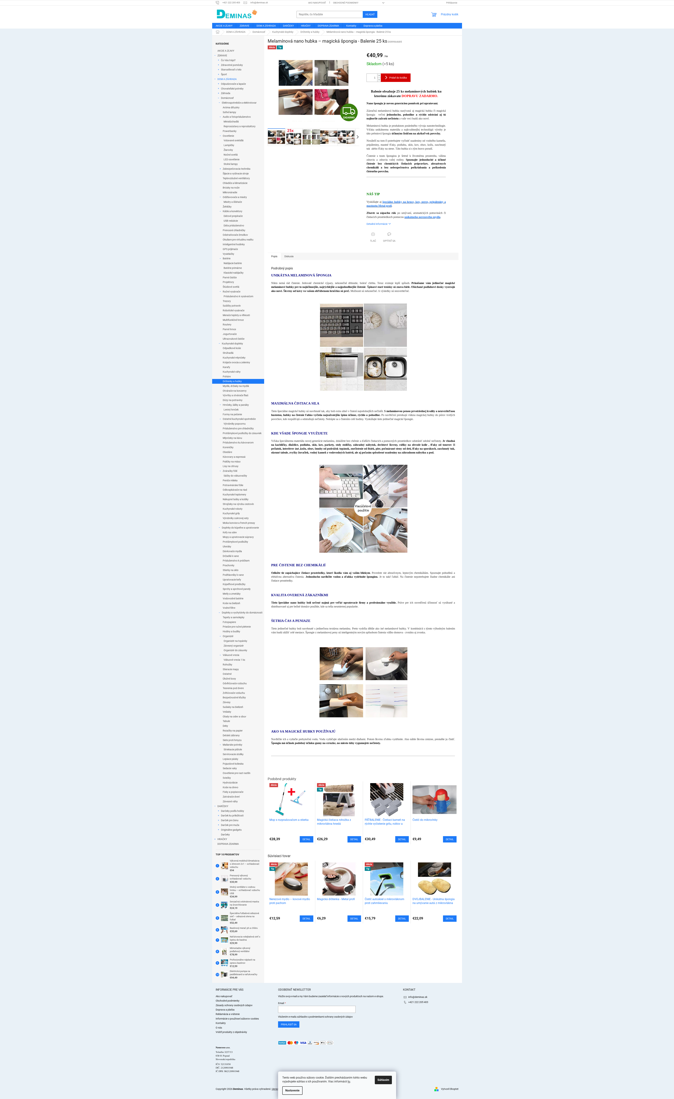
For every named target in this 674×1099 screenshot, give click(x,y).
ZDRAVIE (222, 55)
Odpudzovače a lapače (233, 83)
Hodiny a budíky (231, 631)
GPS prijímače (230, 249)
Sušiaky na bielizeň (233, 707)
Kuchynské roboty (232, 508)
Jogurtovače (230, 334)
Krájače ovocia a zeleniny (236, 362)
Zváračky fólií (230, 471)
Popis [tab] (274, 256)
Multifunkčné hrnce (233, 320)
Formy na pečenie (232, 414)
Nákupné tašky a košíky (235, 499)
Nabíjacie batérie (233, 263)
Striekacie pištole (233, 749)
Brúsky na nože (231, 187)
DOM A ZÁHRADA (227, 79)
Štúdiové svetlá (231, 286)
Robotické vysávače (233, 310)
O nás (219, 1027)
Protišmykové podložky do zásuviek (242, 433)
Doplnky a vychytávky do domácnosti (242, 612)
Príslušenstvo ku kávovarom (238, 442)
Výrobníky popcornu (235, 423)
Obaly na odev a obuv (234, 716)
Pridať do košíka (398, 77)
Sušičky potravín (232, 305)
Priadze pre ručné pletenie (237, 626)
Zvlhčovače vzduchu (234, 692)
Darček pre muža (230, 825)
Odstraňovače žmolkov (235, 234)
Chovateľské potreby (232, 88)
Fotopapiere (229, 622)
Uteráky (227, 546)
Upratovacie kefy (232, 579)
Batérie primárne (233, 268)
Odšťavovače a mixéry (235, 197)
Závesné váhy (230, 801)
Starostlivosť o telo (231, 69)
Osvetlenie (228, 135)
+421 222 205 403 (418, 1002)
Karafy (226, 367)
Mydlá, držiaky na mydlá (236, 386)
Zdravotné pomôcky (232, 65)
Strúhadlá (228, 352)
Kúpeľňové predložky (234, 584)
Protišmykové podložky (235, 541)
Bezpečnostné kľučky (234, 697)
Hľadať (370, 14)
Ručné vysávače (231, 291)
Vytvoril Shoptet (449, 1089)
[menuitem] (224, 26)
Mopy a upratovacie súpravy (238, 537)
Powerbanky (229, 131)
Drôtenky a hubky (232, 381)
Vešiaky (227, 711)
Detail (306, 918)
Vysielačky (228, 253)
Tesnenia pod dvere (233, 688)
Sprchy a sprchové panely (237, 589)
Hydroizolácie (230, 782)
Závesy (226, 702)
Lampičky (229, 145)
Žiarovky (228, 150)
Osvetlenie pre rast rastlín (236, 773)
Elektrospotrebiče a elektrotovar (239, 102)
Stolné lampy (231, 164)
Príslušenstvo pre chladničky (238, 428)
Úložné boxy (229, 678)
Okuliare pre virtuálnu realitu (238, 239)
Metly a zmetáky (232, 593)
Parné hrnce (229, 329)
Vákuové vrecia (231, 655)
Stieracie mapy (231, 669)
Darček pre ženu (229, 820)
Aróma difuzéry (231, 107)
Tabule (226, 721)
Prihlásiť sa (289, 1024)
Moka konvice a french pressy (239, 522)
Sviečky (227, 777)
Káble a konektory (232, 211)
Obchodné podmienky (345, 2)
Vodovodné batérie (233, 598)
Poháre (227, 376)
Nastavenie (292, 1090)
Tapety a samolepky (233, 617)
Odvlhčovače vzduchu (235, 683)
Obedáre (227, 452)
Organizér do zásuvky (235, 650)
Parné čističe (230, 277)
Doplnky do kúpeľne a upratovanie (240, 527)
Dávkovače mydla (232, 551)
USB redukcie (231, 220)
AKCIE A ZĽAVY (225, 50)
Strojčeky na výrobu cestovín (238, 504)
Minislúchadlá (231, 121)
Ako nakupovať (317, 2)
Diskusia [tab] (289, 256)
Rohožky (227, 664)
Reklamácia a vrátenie (228, 1014)
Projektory (228, 282)
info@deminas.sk (417, 997)
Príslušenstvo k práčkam (236, 560)
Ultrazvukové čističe (233, 338)
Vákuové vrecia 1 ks (234, 659)
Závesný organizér (234, 645)
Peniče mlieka (230, 480)
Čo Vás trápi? (228, 60)
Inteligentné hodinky (234, 244)
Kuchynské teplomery (234, 494)
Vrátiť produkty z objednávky (231, 1032)
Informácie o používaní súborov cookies (237, 1018)
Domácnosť (227, 98)
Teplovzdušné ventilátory (236, 178)
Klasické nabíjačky (234, 272)
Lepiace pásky (230, 759)
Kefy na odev (230, 532)
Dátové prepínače (233, 216)
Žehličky (227, 206)
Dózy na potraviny (232, 400)
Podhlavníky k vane (233, 574)
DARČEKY (222, 806)
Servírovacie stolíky (233, 754)
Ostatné (227, 673)
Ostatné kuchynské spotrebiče (239, 419)
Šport (224, 74)
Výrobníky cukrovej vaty (236, 518)
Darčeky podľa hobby (232, 811)
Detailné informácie (377, 224)
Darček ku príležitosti (232, 815)
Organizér (228, 636)
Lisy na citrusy (230, 466)
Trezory (227, 301)
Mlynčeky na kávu (232, 438)
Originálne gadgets (231, 829)
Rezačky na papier (233, 730)
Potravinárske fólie (233, 485)
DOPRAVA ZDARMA (228, 843)
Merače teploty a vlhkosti (236, 315)
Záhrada (225, 93)
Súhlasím (383, 1080)
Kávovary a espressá (234, 456)
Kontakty (221, 1023)
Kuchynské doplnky (232, 343)
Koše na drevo (230, 787)
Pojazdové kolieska (233, 763)
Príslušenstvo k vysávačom (238, 296)
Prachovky (228, 565)
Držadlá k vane (231, 556)
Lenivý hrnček (231, 409)
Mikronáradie (230, 192)
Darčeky (225, 834)
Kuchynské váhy (232, 371)
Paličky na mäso (232, 461)
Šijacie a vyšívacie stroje (236, 173)
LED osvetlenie (231, 159)
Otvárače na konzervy (235, 390)
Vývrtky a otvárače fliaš (235, 395)
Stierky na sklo (230, 570)
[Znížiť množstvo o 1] (379, 80)
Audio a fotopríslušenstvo (237, 116)
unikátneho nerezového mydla (422, 216)
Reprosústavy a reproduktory (240, 126)
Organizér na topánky (235, 641)
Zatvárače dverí (231, 796)
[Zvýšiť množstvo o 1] (379, 76)
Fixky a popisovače (233, 792)
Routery (227, 324)
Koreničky (228, 447)
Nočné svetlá (231, 154)
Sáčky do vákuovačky (235, 475)
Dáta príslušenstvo (234, 225)
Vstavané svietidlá (234, 140)
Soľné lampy (229, 112)
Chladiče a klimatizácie (235, 183)
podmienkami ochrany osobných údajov (331, 1016)
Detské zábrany (231, 735)
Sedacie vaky (230, 768)
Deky (225, 725)
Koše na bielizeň (231, 603)
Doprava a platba (225, 1009)
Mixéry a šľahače (233, 201)
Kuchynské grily (231, 513)
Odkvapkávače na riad (235, 489)
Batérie (226, 258)
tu (349, 1081)
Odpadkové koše (232, 348)
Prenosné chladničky (234, 230)
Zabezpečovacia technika (236, 168)
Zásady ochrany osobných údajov (234, 1005)
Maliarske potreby (232, 744)
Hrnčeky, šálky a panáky (236, 404)
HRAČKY (222, 839)
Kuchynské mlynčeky (234, 357)
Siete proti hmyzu (232, 740)
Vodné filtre (229, 607)
